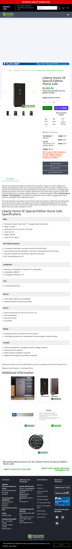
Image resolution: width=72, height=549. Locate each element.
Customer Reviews (42, 499)
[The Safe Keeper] (9, 15)
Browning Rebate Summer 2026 (36, 2)
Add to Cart (47, 108)
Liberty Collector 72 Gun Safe (17, 469)
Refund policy (41, 511)
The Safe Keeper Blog (43, 503)
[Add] (53, 102)
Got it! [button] (61, 545)
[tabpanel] (36, 318)
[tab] (10, 179)
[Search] (58, 8)
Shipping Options (42, 496)
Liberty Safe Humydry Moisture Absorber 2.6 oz (55, 469)
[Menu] (68, 15)
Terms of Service (42, 514)
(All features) (53, 132)
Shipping (44, 97)
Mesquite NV (23, 498)
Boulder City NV (24, 494)
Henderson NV (23, 490)
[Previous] (5, 92)
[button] (57, 517)
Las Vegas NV (30, 488)
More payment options (61, 113)
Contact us (40, 488)
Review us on (60, 487)
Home (10, 70)
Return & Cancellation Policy (44, 507)
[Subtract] (44, 102)
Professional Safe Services (42, 492)
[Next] (34, 92)
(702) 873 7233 (6, 515)
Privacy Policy (41, 517)
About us (40, 485)
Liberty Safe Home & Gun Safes (9, 508)
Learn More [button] (12, 546)
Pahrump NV (23, 496)
